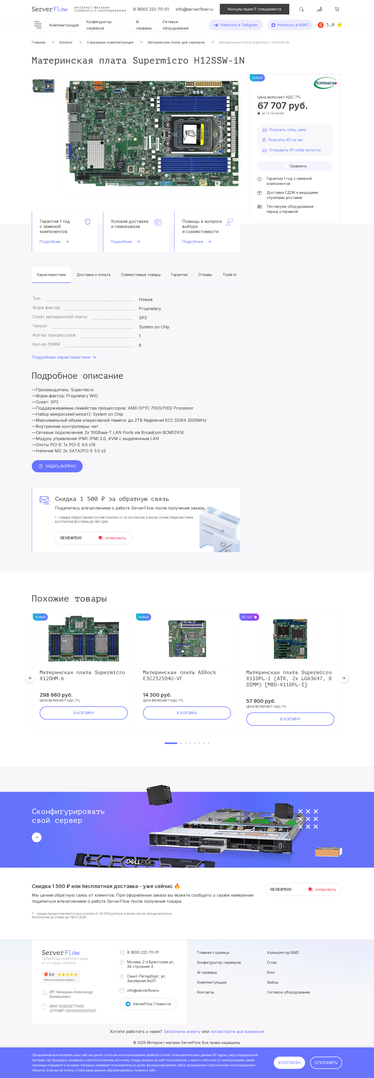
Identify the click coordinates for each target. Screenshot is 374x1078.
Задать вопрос (61, 466)
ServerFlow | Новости (152, 1004)
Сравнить (298, 166)
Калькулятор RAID (283, 952)
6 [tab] (199, 743)
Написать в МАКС (293, 25)
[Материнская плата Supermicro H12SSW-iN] (151, 133)
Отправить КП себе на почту (295, 150)
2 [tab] (181, 743)
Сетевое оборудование (288, 992)
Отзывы (205, 274)
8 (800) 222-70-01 (151, 9)
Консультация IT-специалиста (254, 9)
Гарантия (179, 274)
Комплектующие (64, 25)
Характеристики (51, 274)
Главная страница (213, 952)
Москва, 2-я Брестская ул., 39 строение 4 (151, 964)
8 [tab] (208, 743)
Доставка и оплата (93, 274)
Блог (271, 972)
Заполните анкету (182, 1031)
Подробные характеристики (61, 357)
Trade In (230, 274)
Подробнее (50, 241)
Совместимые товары (141, 274)
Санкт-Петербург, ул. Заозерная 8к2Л (146, 978)
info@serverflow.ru (194, 9)
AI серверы (207, 972)
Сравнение (319, 9)
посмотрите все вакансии (237, 1031)
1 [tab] (171, 743)
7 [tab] (204, 743)
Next (344, 678)
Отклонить (326, 1062)
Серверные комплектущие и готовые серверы (65, 961)
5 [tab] (195, 743)
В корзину (84, 713)
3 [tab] (185, 743)
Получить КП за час (285, 140)
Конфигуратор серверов (219, 962)
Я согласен (289, 1062)
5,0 (330, 24)
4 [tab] (190, 743)
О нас (272, 962)
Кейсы (272, 982)
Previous (30, 678)
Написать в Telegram (239, 25)
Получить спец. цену (287, 129)
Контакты (205, 992)
